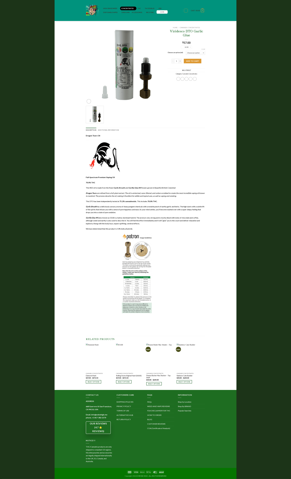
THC (139, 8)
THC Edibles (149, 8)
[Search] (180, 11)
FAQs (149, 402)
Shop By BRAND (184, 406)
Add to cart (192, 61)
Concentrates (127, 8)
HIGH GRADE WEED (110, 8)
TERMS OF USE (123, 411)
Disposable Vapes (110, 12)
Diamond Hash (91, 376)
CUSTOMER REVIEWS (156, 424)
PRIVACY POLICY (124, 406)
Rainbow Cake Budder (185, 376)
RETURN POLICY (124, 419)
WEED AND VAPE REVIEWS (158, 406)
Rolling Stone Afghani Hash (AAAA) (129, 376)
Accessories (137, 12)
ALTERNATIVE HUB (125, 415)
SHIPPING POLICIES (125, 402)
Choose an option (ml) (175, 52)
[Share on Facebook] (178, 79)
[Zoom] (89, 101)
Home (175, 27)
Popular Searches (184, 411)
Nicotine (150, 12)
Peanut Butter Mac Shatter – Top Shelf (158, 377)
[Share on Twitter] (182, 79)
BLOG (149, 419)
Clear (203, 49)
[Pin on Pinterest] (190, 79)
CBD (160, 8)
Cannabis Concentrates (190, 27)
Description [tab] (91, 130)
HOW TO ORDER (154, 415)
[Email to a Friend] (186, 79)
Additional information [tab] (108, 130)
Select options (93, 382)
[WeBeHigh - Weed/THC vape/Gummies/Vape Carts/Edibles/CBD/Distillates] (92, 10)
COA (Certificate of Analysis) (158, 428)
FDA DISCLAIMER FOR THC (158, 411)
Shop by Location (184, 402)
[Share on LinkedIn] (195, 79)
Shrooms (126, 12)
